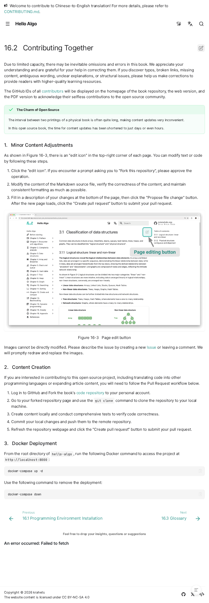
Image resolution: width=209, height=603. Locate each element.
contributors (52, 91)
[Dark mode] (179, 23)
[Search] (201, 23)
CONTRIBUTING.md (21, 11)
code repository (90, 392)
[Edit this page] (201, 48)
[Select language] (190, 23)
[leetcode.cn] (202, 595)
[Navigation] (7, 23)
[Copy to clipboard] (200, 471)
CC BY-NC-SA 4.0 (75, 597)
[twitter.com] (193, 595)
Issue (151, 347)
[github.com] (183, 595)
